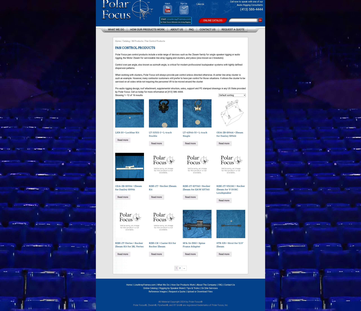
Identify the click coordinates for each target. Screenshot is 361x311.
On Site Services (209, 288)
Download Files (205, 291)
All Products (137, 41)
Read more (122, 140)
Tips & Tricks (193, 288)
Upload (190, 291)
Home (118, 41)
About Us (177, 29)
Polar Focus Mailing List (185, 9)
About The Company (206, 284)
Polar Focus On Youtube (167, 7)
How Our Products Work (147, 29)
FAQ (191, 29)
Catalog (126, 41)
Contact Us (207, 29)
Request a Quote (233, 29)
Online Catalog (212, 20)
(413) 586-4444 (251, 9)
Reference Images (158, 291)
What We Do (116, 29)
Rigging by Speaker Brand (172, 288)
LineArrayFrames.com (144, 284)
